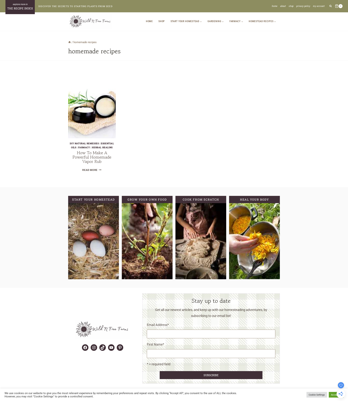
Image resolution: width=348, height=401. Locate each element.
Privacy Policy (303, 6)
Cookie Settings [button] (317, 394)
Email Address (158, 325)
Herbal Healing (102, 147)
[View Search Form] (330, 6)
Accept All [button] (336, 394)
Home (274, 6)
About (283, 6)
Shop (291, 6)
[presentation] (92, 106)
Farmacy (84, 147)
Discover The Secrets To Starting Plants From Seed (75, 6)
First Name (155, 344)
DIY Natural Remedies (84, 143)
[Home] (69, 42)
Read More (91, 170)
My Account (319, 6)
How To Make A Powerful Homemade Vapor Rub (91, 157)
